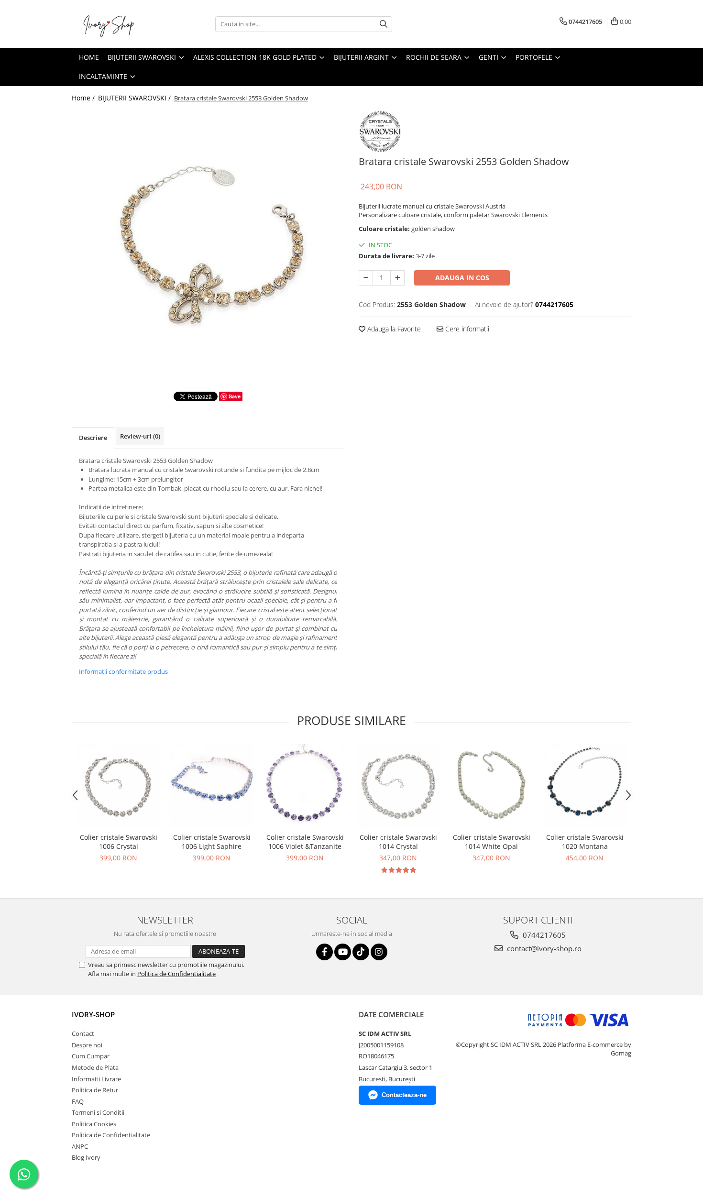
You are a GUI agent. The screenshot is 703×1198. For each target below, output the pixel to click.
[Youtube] (342, 952)
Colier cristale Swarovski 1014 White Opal (491, 842)
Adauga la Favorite (393, 328)
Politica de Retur (95, 1090)
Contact (83, 1033)
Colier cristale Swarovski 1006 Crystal (118, 842)
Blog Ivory (86, 1157)
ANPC (80, 1146)
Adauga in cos (462, 277)
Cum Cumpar (91, 1056)
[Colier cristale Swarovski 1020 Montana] (584, 786)
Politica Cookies (94, 1124)
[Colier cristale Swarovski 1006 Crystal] (118, 786)
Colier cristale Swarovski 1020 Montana (585, 842)
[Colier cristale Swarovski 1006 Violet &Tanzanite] (305, 786)
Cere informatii (466, 328)
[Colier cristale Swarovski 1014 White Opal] (491, 786)
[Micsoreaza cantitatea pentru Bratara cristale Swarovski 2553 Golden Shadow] (366, 278)
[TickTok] (360, 952)
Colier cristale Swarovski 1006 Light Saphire (212, 842)
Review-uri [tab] (140, 436)
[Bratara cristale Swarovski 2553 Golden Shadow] (208, 244)
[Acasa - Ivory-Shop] (119, 24)
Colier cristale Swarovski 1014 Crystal (398, 842)
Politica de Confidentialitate (176, 973)
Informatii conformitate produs (123, 671)
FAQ (78, 1101)
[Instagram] (379, 952)
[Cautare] (383, 24)
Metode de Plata (95, 1067)
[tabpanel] (208, 244)
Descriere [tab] (93, 437)
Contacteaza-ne (404, 1095)
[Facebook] (324, 952)
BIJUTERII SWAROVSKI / (135, 97)
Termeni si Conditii (98, 1112)
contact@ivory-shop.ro (543, 948)
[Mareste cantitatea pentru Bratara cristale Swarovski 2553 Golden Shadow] (397, 278)
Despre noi (87, 1045)
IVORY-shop (93, 1014)
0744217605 (543, 935)
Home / (84, 97)
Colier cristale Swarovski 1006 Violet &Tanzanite (305, 842)
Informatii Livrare (96, 1079)
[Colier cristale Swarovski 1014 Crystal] (398, 786)
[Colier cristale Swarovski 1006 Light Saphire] (211, 786)
